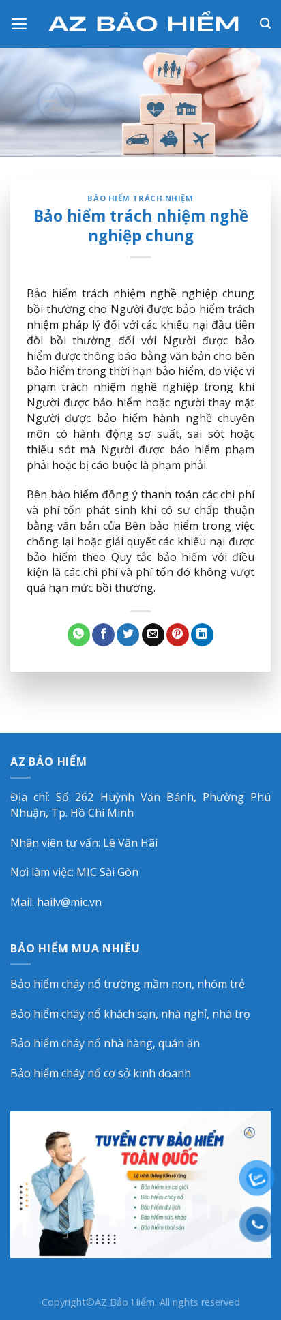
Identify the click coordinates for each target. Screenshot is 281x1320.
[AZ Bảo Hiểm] (144, 23)
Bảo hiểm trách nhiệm (140, 198)
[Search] (265, 23)
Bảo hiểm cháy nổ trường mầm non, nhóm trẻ (127, 983)
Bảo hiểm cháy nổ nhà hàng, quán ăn (105, 1043)
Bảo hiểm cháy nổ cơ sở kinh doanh (100, 1073)
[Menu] (19, 24)
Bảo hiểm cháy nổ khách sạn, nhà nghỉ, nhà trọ (130, 1013)
